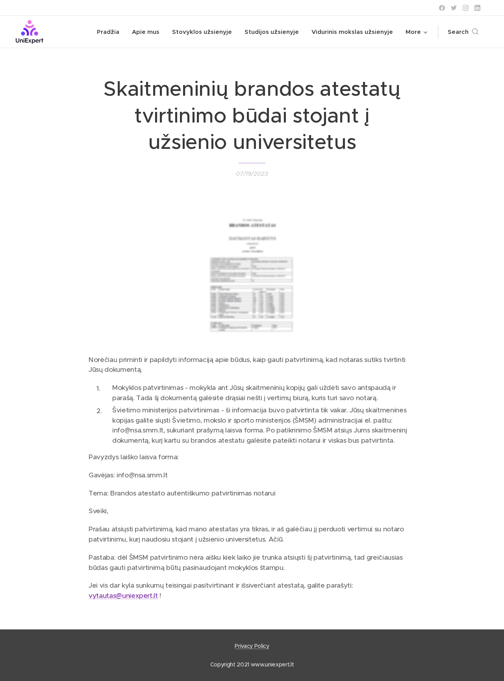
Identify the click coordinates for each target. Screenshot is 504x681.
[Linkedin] (477, 8)
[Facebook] (442, 8)
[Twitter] (454, 8)
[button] (463, 32)
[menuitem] (110, 32)
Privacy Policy (252, 645)
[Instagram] (466, 8)
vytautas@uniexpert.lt (123, 595)
